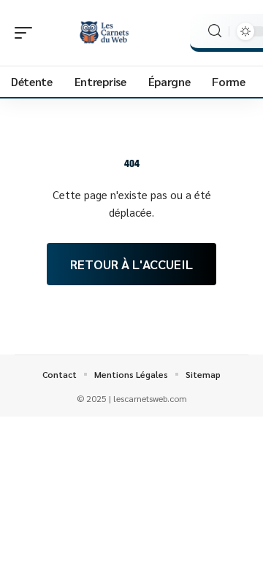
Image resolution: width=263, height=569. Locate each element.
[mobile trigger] (27, 33)
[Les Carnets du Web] (105, 33)
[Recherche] (215, 31)
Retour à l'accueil (131, 263)
